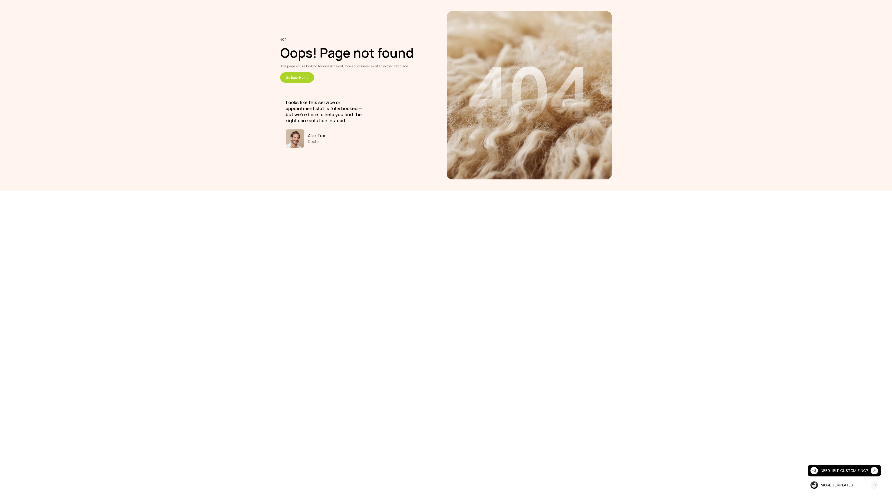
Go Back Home (297, 77)
